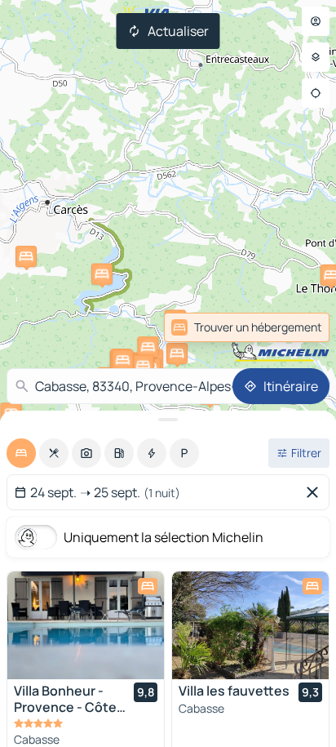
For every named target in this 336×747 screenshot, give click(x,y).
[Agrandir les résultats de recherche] (168, 420)
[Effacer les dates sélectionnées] (316, 492)
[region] (85, 625)
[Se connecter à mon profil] (315, 21)
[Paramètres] (315, 57)
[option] (21, 453)
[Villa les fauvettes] (250, 625)
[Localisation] (315, 93)
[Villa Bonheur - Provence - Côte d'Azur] (85, 625)
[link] (293, 327)
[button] (147, 347)
